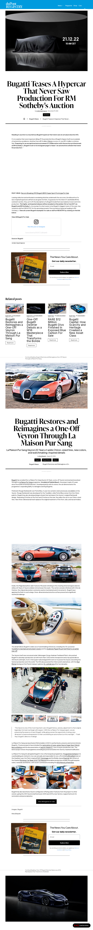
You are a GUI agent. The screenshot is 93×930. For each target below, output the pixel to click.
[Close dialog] (87, 444)
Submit (65, 482)
